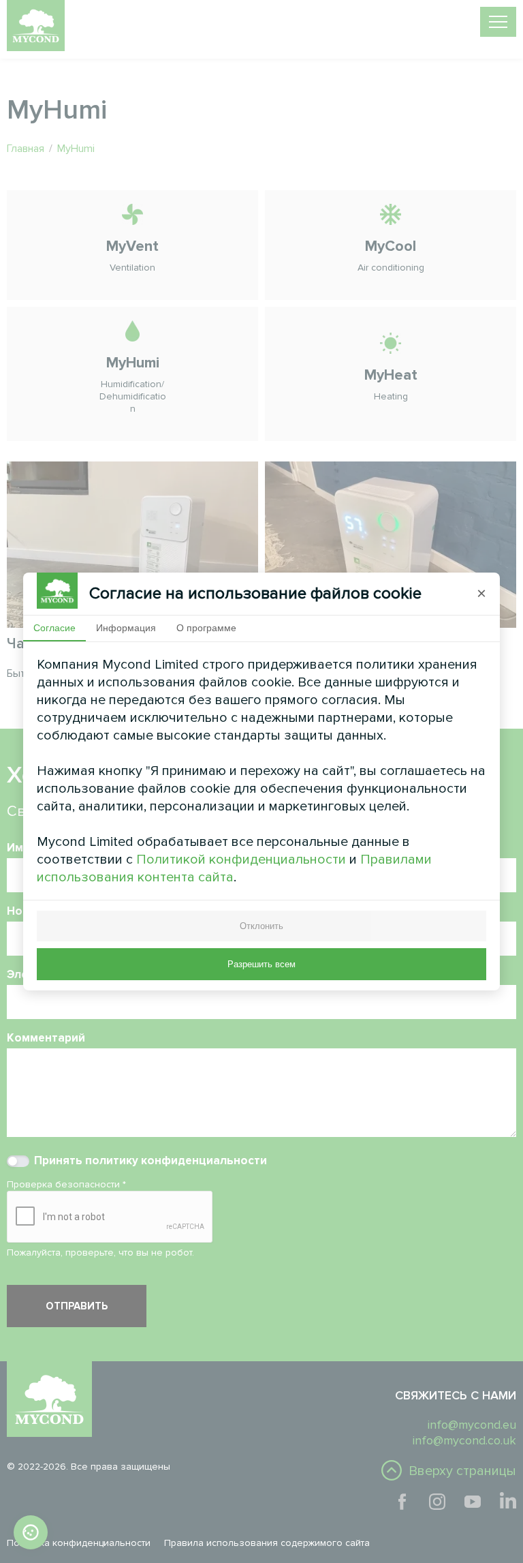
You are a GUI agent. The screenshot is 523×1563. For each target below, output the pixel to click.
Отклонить (261, 926)
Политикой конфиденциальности (241, 859)
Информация (126, 627)
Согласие (54, 627)
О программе (206, 627)
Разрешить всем (261, 964)
